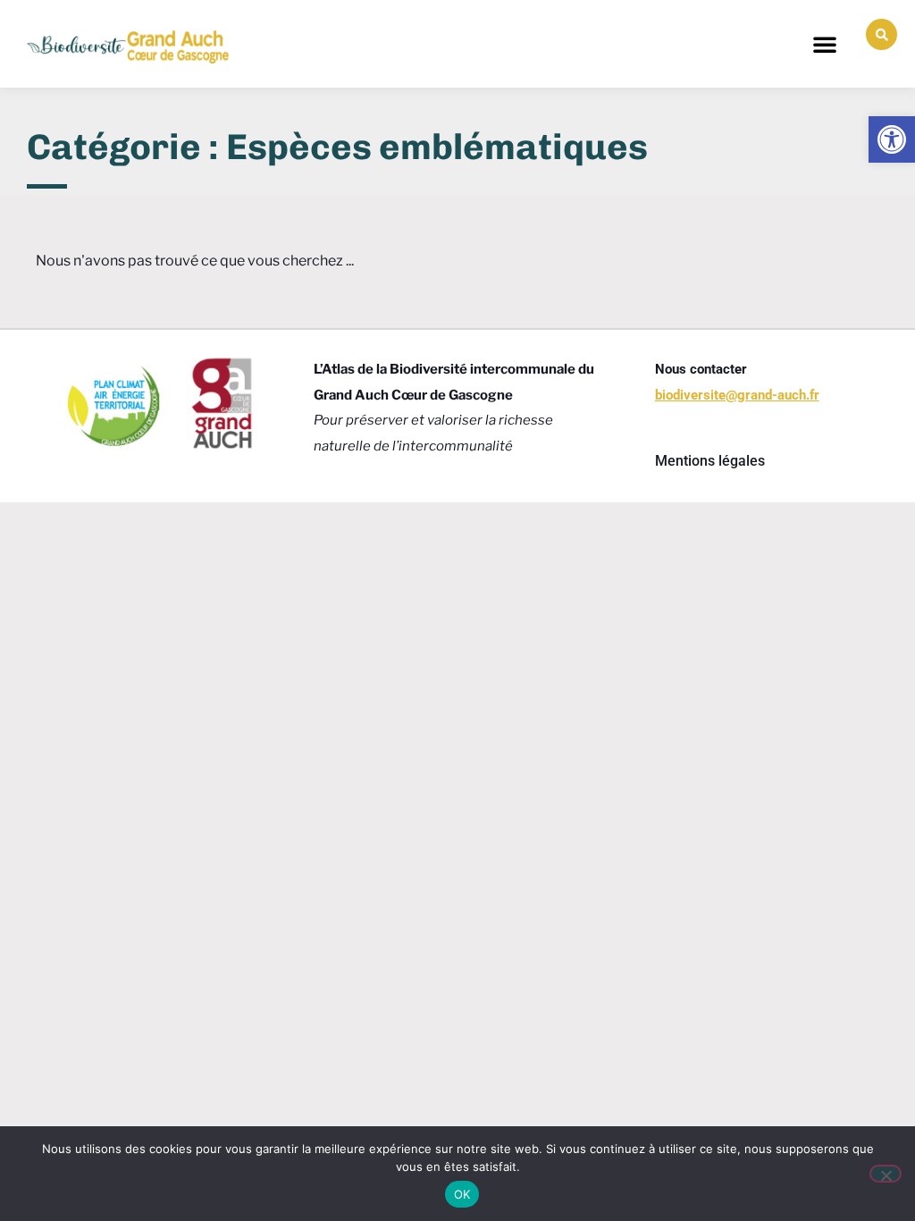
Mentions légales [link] (710, 460)
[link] (892, 139)
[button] (825, 44)
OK (462, 1194)
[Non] (885, 1174)
